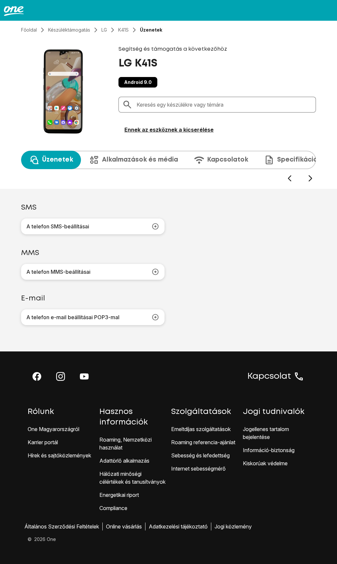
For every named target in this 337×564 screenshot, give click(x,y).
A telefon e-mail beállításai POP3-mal (72, 317)
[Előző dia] (289, 178)
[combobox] (224, 104)
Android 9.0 (138, 82)
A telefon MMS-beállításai (58, 272)
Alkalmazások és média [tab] (140, 160)
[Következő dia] (310, 178)
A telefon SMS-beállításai (57, 226)
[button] (37, 376)
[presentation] (168, 166)
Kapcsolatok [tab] (227, 160)
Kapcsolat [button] (269, 376)
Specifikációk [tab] (299, 160)
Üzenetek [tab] (57, 160)
